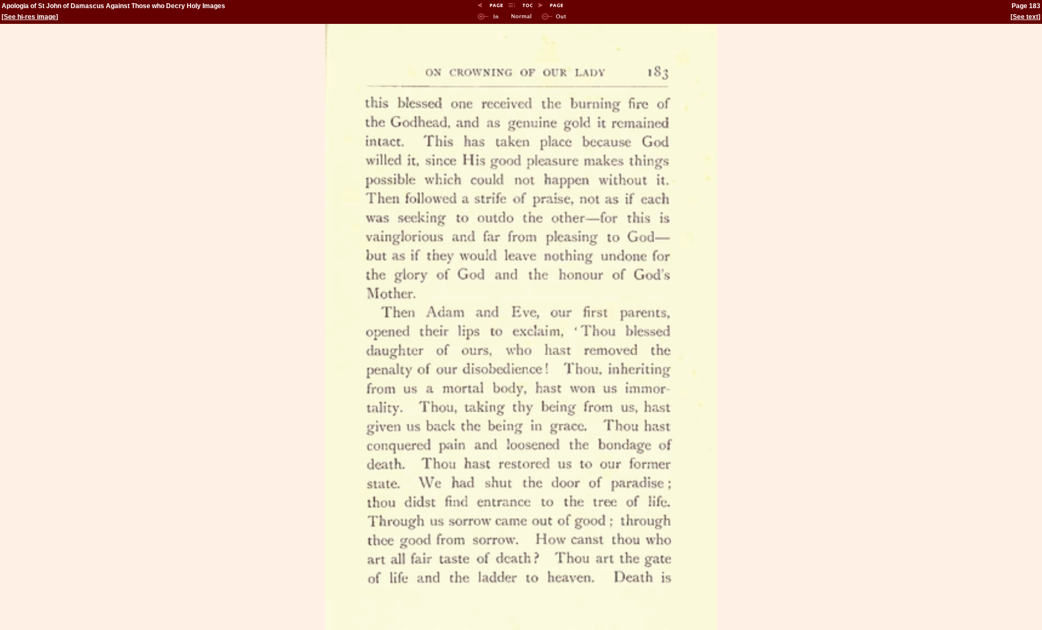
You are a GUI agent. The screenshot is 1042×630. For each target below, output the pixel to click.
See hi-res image (30, 17)
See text (1025, 17)
